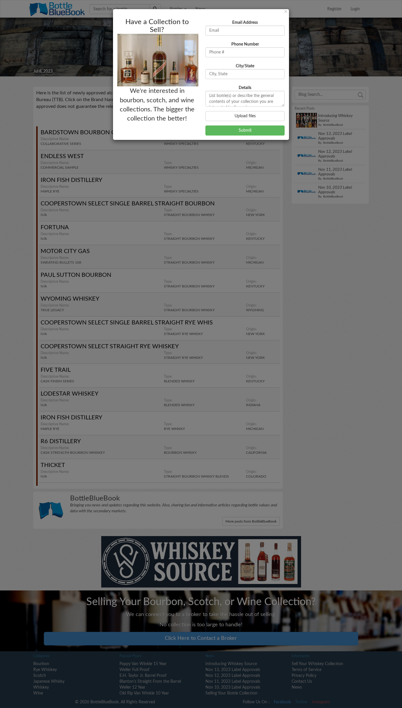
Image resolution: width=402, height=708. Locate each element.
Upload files (245, 116)
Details (245, 88)
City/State (245, 66)
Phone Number (245, 44)
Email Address (245, 23)
